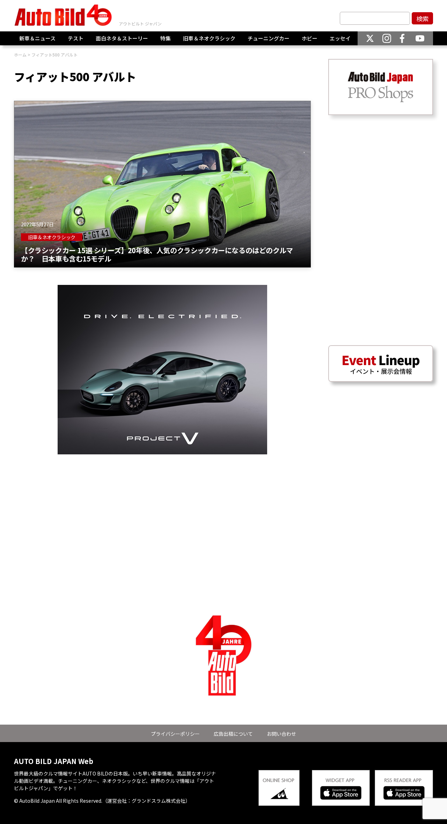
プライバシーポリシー (175, 733)
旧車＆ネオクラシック (209, 38)
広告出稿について (233, 733)
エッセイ (340, 38)
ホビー (309, 38)
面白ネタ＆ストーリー (122, 38)
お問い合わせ (281, 733)
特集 (165, 38)
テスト (75, 38)
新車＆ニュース (37, 38)
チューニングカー (269, 38)
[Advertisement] (162, 503)
